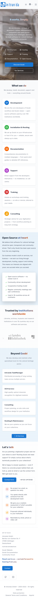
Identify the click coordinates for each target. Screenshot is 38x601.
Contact (7, 568)
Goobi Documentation (10, 552)
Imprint (31, 595)
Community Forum (8, 555)
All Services (20, 436)
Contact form (9, 480)
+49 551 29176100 (26, 480)
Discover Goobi (19, 65)
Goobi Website (7, 550)
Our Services (19, 70)
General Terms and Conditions (16, 595)
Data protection (18, 593)
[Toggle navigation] (35, 4)
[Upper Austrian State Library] (14, 337)
